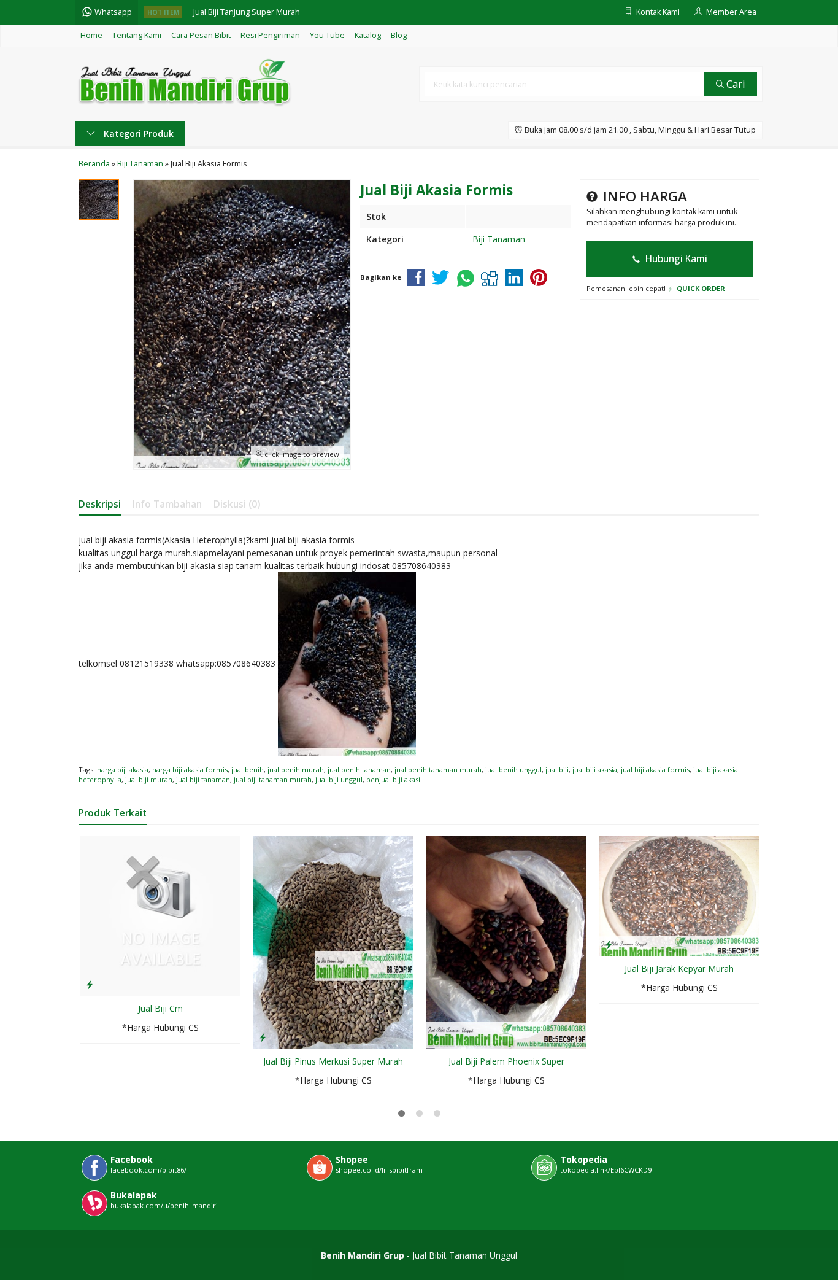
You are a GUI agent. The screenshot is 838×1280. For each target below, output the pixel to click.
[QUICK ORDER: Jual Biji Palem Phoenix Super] (435, 1037)
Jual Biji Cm (160, 1008)
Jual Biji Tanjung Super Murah (246, 12)
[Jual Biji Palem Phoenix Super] (506, 941)
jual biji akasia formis (655, 769)
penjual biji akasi (393, 779)
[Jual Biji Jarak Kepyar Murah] (679, 895)
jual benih (247, 769)
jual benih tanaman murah (438, 769)
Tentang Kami (136, 35)
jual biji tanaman (203, 779)
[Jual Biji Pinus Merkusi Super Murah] (333, 941)
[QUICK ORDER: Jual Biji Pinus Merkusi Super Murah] (262, 1037)
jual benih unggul (513, 769)
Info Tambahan (167, 504)
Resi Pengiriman (270, 35)
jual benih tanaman (359, 769)
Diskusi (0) (236, 504)
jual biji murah (148, 779)
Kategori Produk (137, 133)
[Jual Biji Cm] (160, 914)
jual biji (557, 769)
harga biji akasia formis (190, 769)
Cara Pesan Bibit (201, 35)
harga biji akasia (122, 769)
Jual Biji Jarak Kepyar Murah (679, 968)
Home (91, 35)
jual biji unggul (339, 779)
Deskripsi (100, 504)
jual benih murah (295, 769)
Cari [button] (734, 84)
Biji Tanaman (498, 239)
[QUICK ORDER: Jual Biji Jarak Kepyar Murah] (608, 944)
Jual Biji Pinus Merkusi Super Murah (333, 1061)
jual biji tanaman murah (273, 779)
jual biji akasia (594, 769)
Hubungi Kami (675, 258)
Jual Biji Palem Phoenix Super (506, 1061)
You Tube (327, 35)
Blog (399, 35)
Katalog (368, 35)
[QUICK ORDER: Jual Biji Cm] (89, 984)
